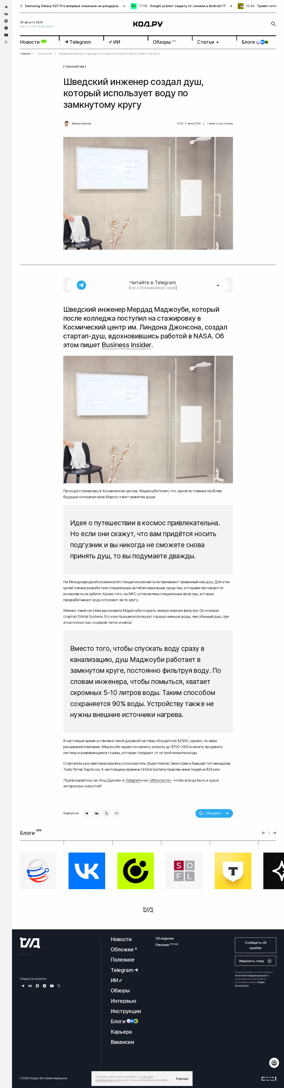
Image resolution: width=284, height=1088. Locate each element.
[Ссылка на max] (6, 21)
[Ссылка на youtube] (6, 35)
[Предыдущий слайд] (263, 833)
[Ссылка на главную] (30, 943)
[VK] (97, 813)
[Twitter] (106, 813)
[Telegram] (87, 813)
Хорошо (182, 1078)
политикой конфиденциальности (252, 975)
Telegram (132, 780)
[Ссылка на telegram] (6, 7)
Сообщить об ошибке (255, 945)
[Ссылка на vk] (6, 14)
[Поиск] (273, 24)
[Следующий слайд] (274, 832)
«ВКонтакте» (160, 780)
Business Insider (126, 345)
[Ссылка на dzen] (6, 28)
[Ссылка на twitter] (6, 42)
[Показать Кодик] (274, 1063)
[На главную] (148, 24)
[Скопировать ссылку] (116, 813)
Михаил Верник (81, 123)
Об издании (165, 938)
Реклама (165, 945)
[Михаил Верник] (66, 123)
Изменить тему (251, 961)
